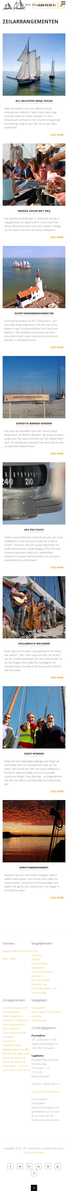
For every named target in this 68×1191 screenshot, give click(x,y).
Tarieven (37, 976)
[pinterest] (48, 1166)
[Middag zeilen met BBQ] (34, 174)
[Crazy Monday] (34, 717)
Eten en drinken (41, 980)
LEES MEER (57, 134)
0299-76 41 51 (46, 5)
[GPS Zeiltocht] (34, 493)
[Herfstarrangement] (34, 831)
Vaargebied (38, 1007)
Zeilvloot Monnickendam (17, 951)
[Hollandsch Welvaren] (34, 607)
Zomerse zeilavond (14, 1057)
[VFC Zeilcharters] (28, 7)
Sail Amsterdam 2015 (15, 1007)
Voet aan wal (39, 984)
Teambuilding (39, 963)
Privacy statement (34, 1152)
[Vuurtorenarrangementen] (34, 277)
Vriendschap (39, 1020)
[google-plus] (29, 1166)
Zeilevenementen (42, 971)
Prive (34, 951)
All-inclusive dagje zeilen (17, 1053)
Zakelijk (36, 959)
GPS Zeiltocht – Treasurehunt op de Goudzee (15, 1033)
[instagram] (34, 1173)
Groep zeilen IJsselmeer (46, 1091)
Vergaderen (39, 967)
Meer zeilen (10, 958)
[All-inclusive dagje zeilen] (34, 64)
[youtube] (58, 1166)
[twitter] (20, 1166)
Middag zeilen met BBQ (16, 1049)
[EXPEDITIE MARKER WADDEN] (34, 387)
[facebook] (10, 1166)
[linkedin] (39, 1166)
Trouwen (37, 955)
